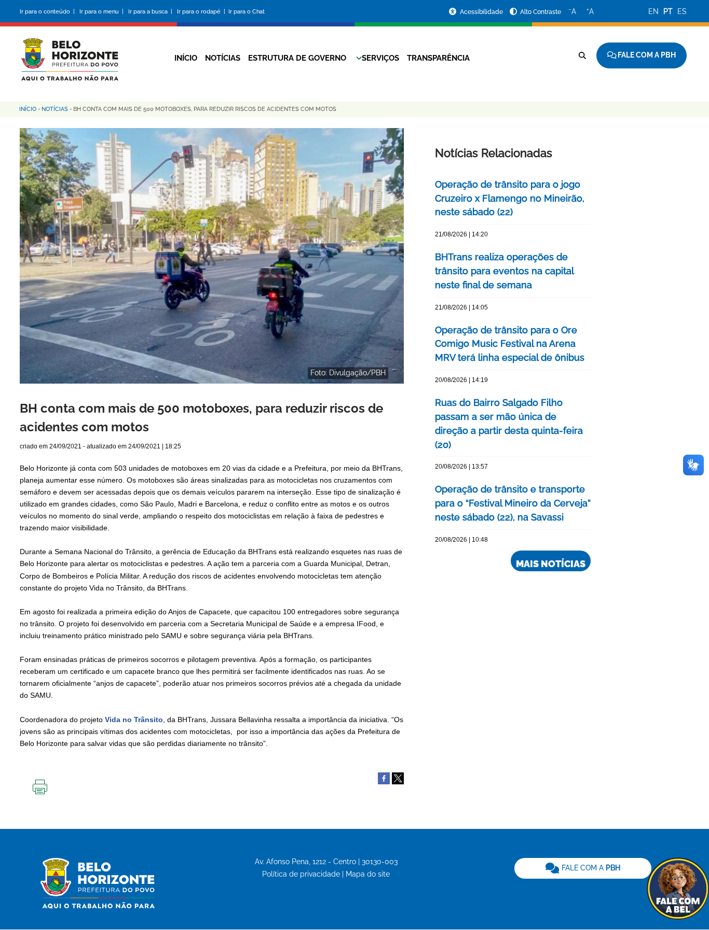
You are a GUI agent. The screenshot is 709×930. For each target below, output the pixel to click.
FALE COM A (590, 868)
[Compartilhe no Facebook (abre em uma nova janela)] (384, 777)
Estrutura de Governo (297, 58)
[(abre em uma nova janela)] (398, 777)
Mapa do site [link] (368, 874)
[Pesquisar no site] (582, 55)
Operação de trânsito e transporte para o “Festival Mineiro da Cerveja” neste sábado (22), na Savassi (513, 503)
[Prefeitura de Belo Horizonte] (69, 53)
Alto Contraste (540, 12)
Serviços (380, 58)
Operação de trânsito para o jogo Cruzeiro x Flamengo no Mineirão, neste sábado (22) (509, 198)
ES (682, 11)
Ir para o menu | (102, 11)
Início (185, 58)
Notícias (222, 58)
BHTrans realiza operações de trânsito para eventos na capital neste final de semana (504, 270)
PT (668, 11)
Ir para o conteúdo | (49, 11)
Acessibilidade (482, 12)
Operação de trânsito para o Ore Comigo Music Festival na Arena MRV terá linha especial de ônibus (509, 344)
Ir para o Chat (246, 11)
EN (653, 11)
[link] (582, 868)
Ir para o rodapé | (201, 11)
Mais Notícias (550, 563)
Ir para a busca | (151, 11)
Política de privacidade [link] (301, 874)
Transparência (438, 58)
